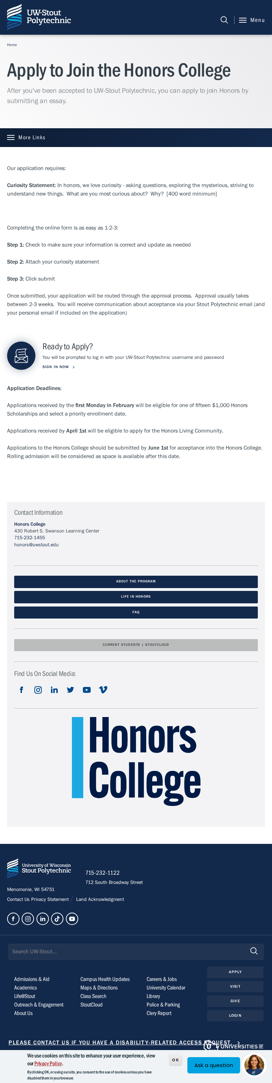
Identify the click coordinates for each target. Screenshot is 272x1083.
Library (153, 996)
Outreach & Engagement (38, 1005)
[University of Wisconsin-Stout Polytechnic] (39, 869)
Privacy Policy (48, 1063)
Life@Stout (24, 996)
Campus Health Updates (105, 979)
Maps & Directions (99, 988)
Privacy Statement (50, 899)
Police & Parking (163, 1005)
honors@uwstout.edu (36, 545)
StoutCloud (91, 1005)
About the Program (135, 581)
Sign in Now (56, 367)
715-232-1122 (102, 872)
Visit (235, 986)
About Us (23, 1013)
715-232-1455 (29, 538)
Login (235, 1015)
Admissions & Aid (32, 979)
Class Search (93, 996)
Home (12, 45)
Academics (25, 988)
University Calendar (166, 988)
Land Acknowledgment (99, 899)
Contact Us (19, 899)
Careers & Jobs (162, 979)
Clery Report (159, 1013)
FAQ (136, 612)
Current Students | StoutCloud (136, 645)
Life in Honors (136, 597)
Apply (235, 972)
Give (235, 1001)
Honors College (29, 524)
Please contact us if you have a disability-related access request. (120, 1042)
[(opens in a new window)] (21, 695)
